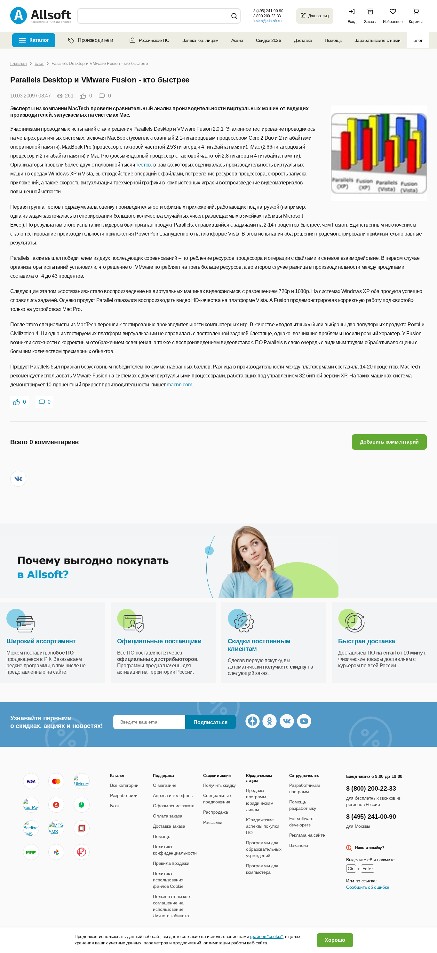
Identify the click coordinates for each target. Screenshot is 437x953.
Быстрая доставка (366, 641)
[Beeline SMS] (31, 828)
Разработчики (124, 795)
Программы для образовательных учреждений (263, 849)
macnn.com (179, 384)
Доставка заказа (169, 826)
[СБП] (56, 852)
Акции (237, 40)
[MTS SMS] (56, 828)
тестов (143, 164)
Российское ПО (154, 40)
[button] (353, 16)
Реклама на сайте (307, 835)
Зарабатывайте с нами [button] (377, 40)
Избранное (392, 21)
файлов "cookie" (266, 936)
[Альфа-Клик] (56, 804)
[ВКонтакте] (18, 479)
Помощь (333, 40)
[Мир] (31, 852)
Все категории (124, 785)
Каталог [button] (39, 40)
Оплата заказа (167, 815)
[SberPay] (31, 804)
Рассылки (212, 822)
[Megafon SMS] (81, 804)
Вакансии (298, 845)
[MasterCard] (56, 781)
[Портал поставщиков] (81, 828)
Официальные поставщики (159, 641)
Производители (95, 40)
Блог (418, 40)
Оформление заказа (174, 805)
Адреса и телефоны (173, 795)
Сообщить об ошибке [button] (367, 887)
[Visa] (31, 781)
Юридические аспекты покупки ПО (262, 826)
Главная (18, 63)
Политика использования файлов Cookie (168, 880)
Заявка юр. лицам (200, 40)
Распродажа (215, 812)
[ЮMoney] (81, 781)
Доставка (303, 40)
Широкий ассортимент (41, 641)
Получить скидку (219, 785)
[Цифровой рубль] (81, 852)
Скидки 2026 (268, 40)
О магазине (164, 785)
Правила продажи (171, 863)
